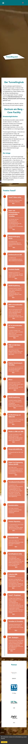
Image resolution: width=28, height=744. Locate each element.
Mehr (13, 203)
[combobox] (23, 3)
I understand (4, 742)
